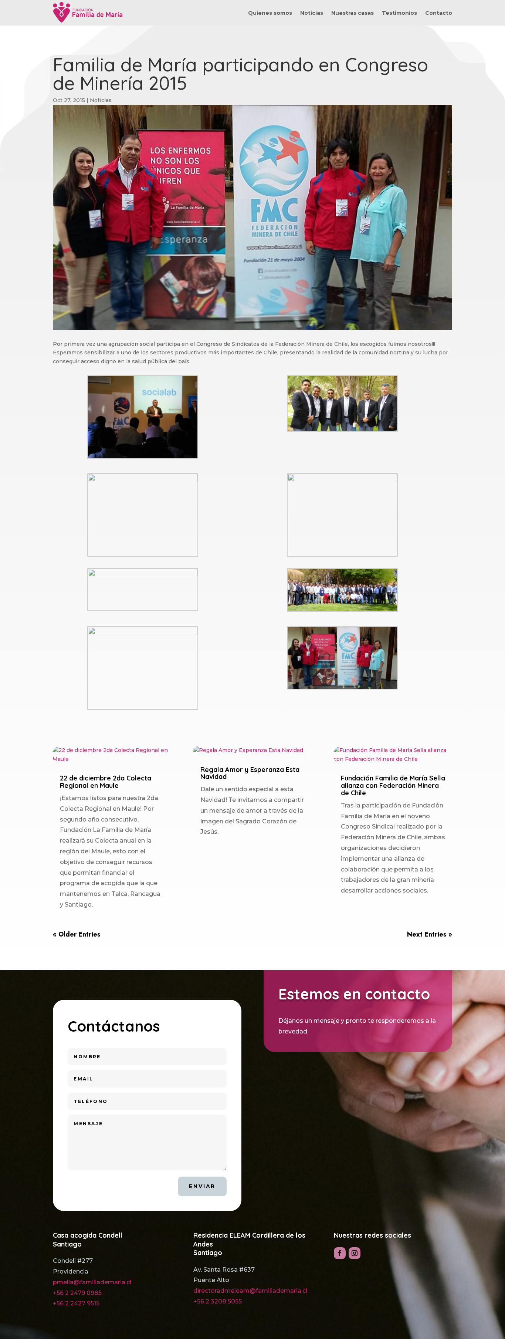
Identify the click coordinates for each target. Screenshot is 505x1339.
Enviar (202, 1186)
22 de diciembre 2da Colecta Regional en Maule (105, 782)
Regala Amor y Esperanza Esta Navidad (249, 773)
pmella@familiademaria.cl (92, 1282)
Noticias (311, 13)
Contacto (438, 13)
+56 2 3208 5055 (217, 1301)
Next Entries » (429, 934)
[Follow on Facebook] (340, 1253)
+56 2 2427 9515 (76, 1303)
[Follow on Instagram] (354, 1253)
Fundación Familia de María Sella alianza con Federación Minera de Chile (393, 785)
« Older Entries (77, 934)
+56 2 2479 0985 (77, 1292)
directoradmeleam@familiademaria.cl (250, 1290)
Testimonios (399, 13)
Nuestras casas (352, 13)
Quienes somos (270, 13)
